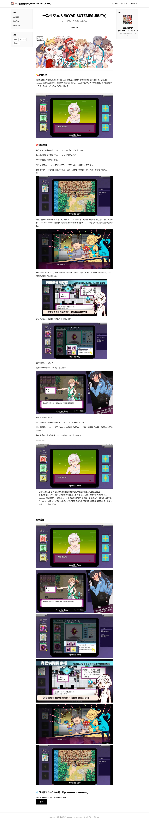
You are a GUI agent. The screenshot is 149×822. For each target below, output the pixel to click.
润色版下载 (134, 3)
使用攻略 (124, 3)
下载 (41, 802)
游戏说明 (114, 3)
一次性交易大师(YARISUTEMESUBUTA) (33, 4)
